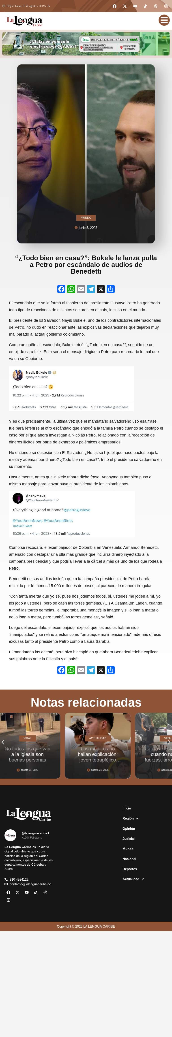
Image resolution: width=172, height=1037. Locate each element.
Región (128, 818)
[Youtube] (135, 6)
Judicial (129, 839)
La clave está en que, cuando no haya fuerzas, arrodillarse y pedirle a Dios (122, 757)
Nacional (129, 859)
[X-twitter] (125, 6)
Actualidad (131, 879)
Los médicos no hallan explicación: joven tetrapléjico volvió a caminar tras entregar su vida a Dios (52, 763)
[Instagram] (166, 6)
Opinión (129, 828)
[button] (3, 742)
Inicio (127, 808)
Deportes (130, 869)
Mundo (128, 849)
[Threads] (155, 6)
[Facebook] (114, 6)
